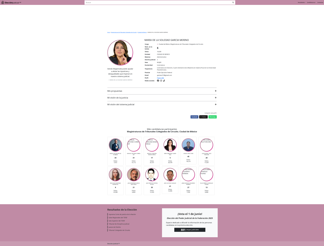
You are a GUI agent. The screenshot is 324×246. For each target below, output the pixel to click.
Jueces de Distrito (115, 227)
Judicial (13, 2)
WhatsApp (213, 117)
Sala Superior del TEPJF (117, 221)
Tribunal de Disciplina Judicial (119, 224)
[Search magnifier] (233, 2)
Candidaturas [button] (311, 2)
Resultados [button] (301, 2)
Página (160, 78)
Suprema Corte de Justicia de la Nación (122, 214)
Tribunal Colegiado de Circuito (119, 230)
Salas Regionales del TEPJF (118, 218)
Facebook (194, 117)
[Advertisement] (162, 17)
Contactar (320, 2)
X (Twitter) (203, 117)
